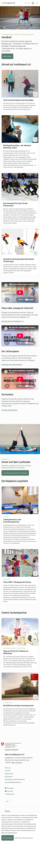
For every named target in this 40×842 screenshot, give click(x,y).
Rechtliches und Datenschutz (15, 779)
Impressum (9, 776)
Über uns (8, 768)
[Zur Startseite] (8, 3)
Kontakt (7, 770)
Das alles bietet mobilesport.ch (12, 321)
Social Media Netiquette (13, 782)
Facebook (10, 788)
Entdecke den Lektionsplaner (11, 364)
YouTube (10, 791)
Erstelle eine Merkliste (9, 410)
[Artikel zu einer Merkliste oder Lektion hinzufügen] (35, 94)
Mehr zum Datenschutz (9, 832)
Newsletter (11, 794)
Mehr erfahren (7, 56)
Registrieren (9, 773)
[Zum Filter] (28, 3)
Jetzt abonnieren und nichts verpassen (15, 473)
